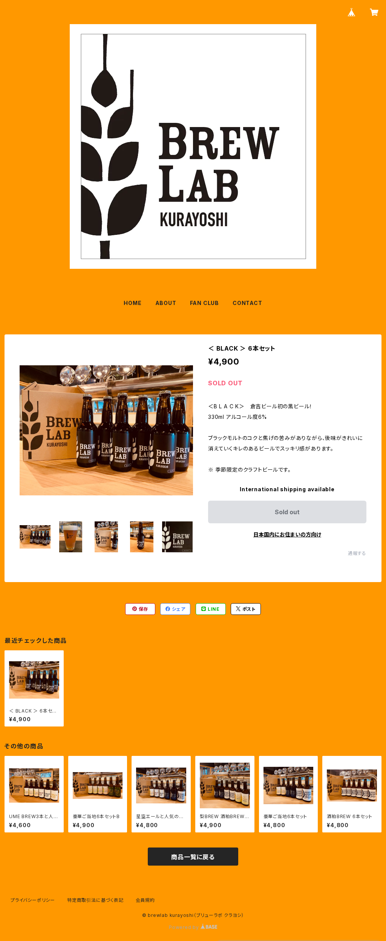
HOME (132, 303)
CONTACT (247, 303)
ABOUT (165, 303)
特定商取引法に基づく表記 (95, 900)
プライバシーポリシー (33, 900)
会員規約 (145, 900)
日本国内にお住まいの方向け (287, 534)
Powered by (185, 927)
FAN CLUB (204, 303)
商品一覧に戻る (193, 857)
